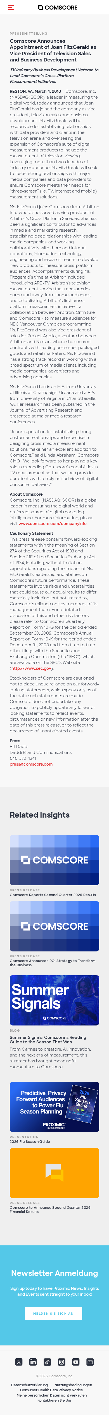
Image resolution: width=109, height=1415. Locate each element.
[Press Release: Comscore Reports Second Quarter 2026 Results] (54, 860)
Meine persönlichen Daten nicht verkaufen (52, 1395)
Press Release (25, 890)
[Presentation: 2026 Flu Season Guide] (54, 1107)
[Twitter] (19, 1363)
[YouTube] (76, 1363)
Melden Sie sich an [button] (53, 1314)
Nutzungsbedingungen (73, 1385)
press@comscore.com (31, 764)
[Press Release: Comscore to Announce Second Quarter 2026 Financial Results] (54, 1173)
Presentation (24, 1137)
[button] (11, 7)
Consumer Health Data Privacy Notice (51, 1390)
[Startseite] (57, 7)
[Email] (90, 1363)
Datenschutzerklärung (29, 1385)
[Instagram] (61, 1363)
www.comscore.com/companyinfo (52, 523)
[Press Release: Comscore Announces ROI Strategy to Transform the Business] (54, 926)
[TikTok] (47, 1363)
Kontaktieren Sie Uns (54, 1400)
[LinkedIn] (33, 1363)
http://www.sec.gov (31, 668)
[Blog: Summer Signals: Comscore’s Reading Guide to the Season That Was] (54, 1000)
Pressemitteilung (29, 33)
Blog (15, 1030)
